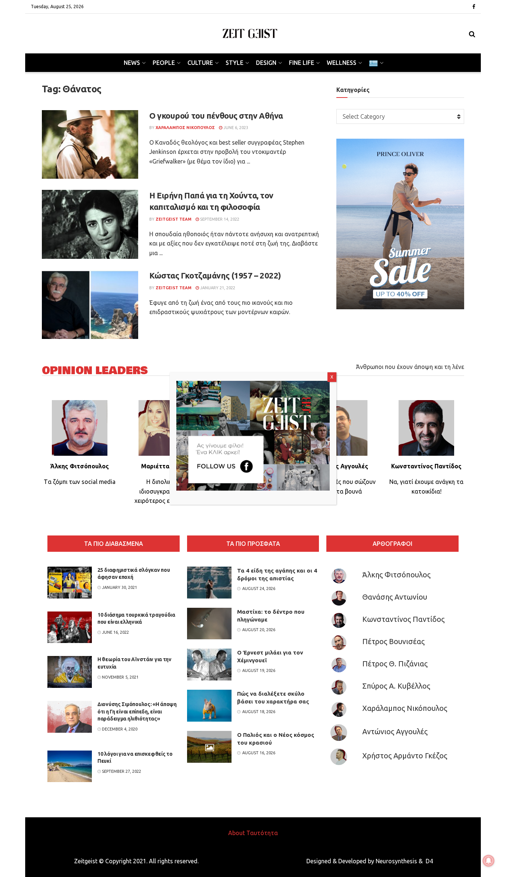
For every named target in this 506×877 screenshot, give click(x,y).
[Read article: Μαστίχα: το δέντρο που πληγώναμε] (209, 624)
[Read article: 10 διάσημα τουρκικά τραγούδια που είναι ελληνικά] (69, 627)
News (132, 62)
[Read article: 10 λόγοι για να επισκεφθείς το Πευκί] (69, 766)
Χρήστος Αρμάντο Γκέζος (404, 755)
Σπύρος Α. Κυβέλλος (396, 686)
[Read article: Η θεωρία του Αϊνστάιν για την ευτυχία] (69, 672)
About (236, 833)
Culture (200, 62)
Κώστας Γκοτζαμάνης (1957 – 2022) (215, 275)
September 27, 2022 (121, 771)
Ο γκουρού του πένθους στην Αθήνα (216, 115)
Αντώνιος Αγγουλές (394, 731)
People (164, 62)
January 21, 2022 (217, 288)
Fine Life (301, 62)
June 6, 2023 (235, 127)
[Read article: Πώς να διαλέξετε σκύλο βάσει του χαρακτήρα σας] (209, 706)
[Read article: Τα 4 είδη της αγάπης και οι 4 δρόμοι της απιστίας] (209, 583)
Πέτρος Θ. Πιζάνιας (394, 663)
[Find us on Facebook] (473, 7)
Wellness (341, 62)
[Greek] (375, 62)
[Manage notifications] (489, 861)
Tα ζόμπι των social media (80, 481)
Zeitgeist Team (174, 219)
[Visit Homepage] (250, 33)
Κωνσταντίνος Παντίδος (403, 619)
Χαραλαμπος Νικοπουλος (185, 127)
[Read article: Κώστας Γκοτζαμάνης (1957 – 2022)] (90, 304)
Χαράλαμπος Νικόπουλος (404, 708)
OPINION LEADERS (95, 371)
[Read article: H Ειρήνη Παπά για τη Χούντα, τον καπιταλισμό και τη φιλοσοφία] (90, 224)
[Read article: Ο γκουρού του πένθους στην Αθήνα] (90, 144)
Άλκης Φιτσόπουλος (396, 574)
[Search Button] (472, 33)
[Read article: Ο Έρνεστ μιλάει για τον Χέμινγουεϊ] (209, 664)
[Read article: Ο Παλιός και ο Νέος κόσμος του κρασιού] (209, 747)
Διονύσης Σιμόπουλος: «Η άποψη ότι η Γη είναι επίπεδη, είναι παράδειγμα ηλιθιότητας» (137, 711)
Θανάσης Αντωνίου (394, 597)
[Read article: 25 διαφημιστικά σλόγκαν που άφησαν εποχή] (69, 583)
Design (266, 62)
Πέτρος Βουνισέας (393, 641)
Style (234, 62)
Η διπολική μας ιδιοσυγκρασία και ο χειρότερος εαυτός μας (166, 491)
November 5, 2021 (120, 677)
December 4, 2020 (119, 729)
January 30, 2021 (119, 587)
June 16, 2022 (115, 632)
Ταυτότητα (262, 833)
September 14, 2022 (219, 219)
